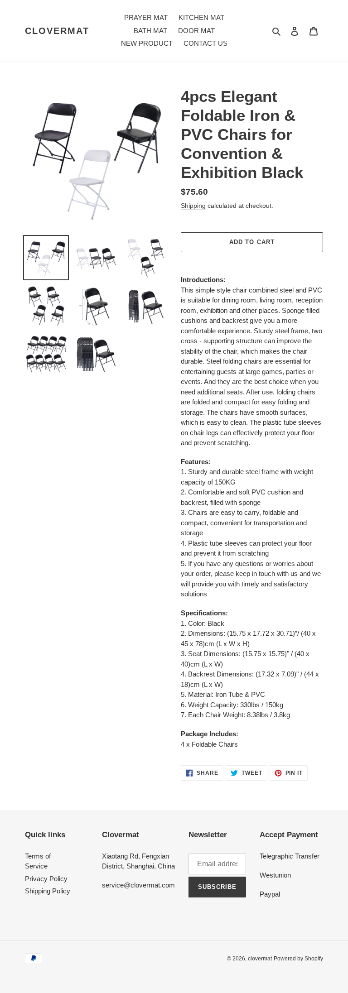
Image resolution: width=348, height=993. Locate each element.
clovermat (57, 31)
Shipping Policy (47, 891)
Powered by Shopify (298, 958)
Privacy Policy (46, 879)
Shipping (193, 205)
